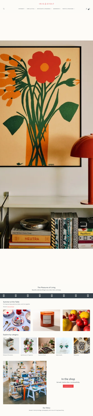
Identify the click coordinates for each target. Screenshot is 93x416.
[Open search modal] (4, 9)
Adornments (59, 355)
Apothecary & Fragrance (27, 355)
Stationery (76, 355)
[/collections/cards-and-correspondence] (46, 148)
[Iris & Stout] (46, 4)
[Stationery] (82, 346)
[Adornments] (64, 346)
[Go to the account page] (86, 9)
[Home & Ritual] (46, 346)
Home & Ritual (42, 355)
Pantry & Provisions (8, 355)
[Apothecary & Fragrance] (29, 346)
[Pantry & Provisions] (11, 346)
